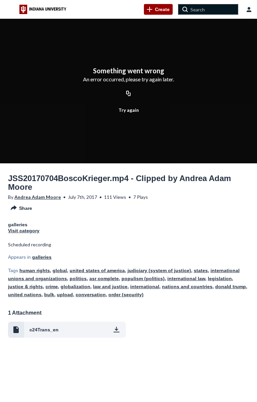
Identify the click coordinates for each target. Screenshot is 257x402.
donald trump (230, 286)
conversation (91, 294)
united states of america (97, 270)
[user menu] (249, 9)
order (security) (126, 294)
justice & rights (25, 286)
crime (52, 286)
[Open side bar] (10, 9)
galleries (42, 257)
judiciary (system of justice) (159, 270)
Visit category (23, 230)
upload (65, 294)
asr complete (104, 278)
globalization (75, 286)
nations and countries (187, 286)
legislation (220, 278)
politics (78, 278)
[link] (158, 9)
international (144, 286)
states (201, 270)
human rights (34, 270)
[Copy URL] (128, 93)
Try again (128, 110)
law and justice (110, 286)
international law (186, 278)
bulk (49, 294)
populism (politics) (143, 278)
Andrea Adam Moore (37, 197)
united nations (24, 294)
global (60, 270)
